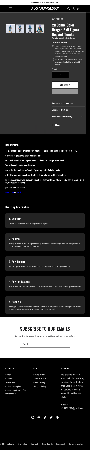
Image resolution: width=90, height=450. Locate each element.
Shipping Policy (39, 386)
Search (8, 374)
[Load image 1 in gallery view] (10, 28)
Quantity (55, 69)
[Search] (68, 8)
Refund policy (39, 374)
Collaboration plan (13, 386)
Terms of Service (40, 378)
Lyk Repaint (10, 444)
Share (57, 125)
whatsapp (9, 192)
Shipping (55, 38)
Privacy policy (34, 444)
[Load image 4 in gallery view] (40, 28)
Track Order (10, 382)
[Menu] (10, 8)
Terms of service (47, 444)
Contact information (76, 444)
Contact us (9, 378)
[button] (65, 92)
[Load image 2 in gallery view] (20, 28)
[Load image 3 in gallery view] (30, 28)
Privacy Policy (39, 382)
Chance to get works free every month (15, 392)
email (19, 192)
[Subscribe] (67, 344)
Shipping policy (61, 444)
